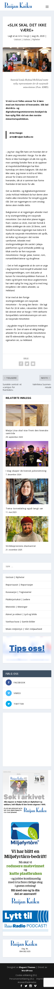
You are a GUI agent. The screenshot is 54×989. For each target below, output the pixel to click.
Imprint (39, 978)
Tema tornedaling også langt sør (24, 508)
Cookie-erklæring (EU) (26, 975)
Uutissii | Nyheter (15, 577)
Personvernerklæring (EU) (21, 978)
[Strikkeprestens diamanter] (27, 529)
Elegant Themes (27, 967)
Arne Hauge (24, 36)
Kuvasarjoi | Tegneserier (19, 592)
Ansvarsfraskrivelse (27, 982)
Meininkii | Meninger (16, 606)
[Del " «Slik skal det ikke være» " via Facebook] (21, 364)
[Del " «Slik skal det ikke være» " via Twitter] (27, 364)
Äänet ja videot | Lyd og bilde (21, 614)
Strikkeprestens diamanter (21, 546)
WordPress (27, 970)
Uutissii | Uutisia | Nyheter (27, 39)
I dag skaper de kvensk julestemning (26, 470)
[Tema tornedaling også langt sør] (27, 491)
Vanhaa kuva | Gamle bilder (20, 621)
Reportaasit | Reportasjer (19, 584)
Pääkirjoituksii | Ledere (18, 599)
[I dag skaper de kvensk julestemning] (27, 454)
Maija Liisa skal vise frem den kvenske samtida (27, 432)
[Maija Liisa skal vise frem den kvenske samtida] (27, 415)
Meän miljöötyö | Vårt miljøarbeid (24, 629)
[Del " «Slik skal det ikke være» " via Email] (33, 364)
